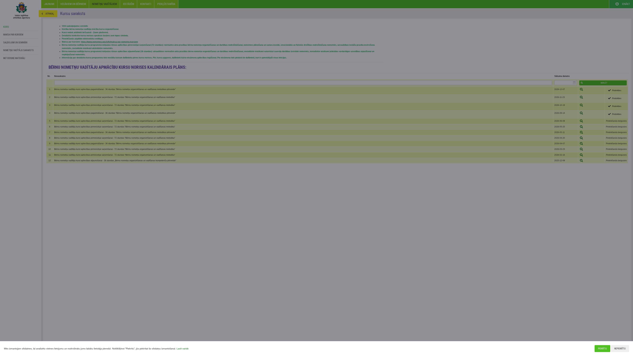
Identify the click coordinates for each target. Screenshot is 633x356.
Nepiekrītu (620, 348)
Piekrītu (602, 348)
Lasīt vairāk (183, 348)
